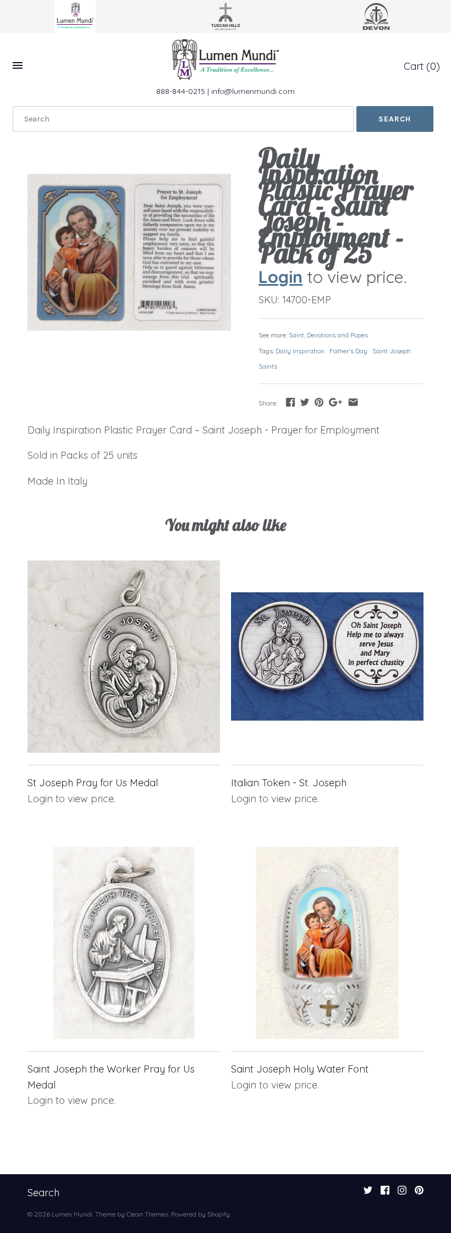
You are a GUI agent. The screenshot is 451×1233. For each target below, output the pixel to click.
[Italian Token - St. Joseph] (327, 656)
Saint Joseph (391, 351)
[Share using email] (353, 402)
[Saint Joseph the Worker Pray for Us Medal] (124, 943)
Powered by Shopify (200, 1214)
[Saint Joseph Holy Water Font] (327, 943)
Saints (267, 366)
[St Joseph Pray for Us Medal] (124, 656)
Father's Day (348, 351)
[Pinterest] (419, 1193)
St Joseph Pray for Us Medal (93, 782)
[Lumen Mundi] (225, 59)
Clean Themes (147, 1214)
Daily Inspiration (300, 351)
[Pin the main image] (319, 402)
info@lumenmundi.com (253, 91)
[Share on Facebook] (290, 402)
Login (280, 276)
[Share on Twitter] (304, 402)
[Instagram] (402, 1193)
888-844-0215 (180, 91)
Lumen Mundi (72, 1214)
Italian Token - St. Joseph (288, 782)
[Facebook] (385, 1193)
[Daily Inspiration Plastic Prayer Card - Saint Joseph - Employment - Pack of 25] (129, 252)
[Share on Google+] (335, 402)
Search (43, 1192)
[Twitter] (368, 1193)
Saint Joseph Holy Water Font (300, 1069)
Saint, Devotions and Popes (328, 335)
